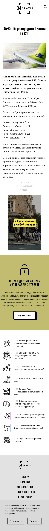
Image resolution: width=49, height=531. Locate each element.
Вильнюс (7, 122)
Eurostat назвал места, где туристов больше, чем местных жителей (29, 367)
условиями (10, 511)
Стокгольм (16, 134)
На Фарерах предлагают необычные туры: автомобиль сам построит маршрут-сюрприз (27, 404)
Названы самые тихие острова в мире (28, 379)
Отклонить (16, 521)
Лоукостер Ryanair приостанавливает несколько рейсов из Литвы (29, 392)
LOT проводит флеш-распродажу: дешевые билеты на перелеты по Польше (29, 415)
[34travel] (25, 8)
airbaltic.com (27, 186)
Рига (5, 130)
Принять (34, 521)
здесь (18, 162)
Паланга (14, 137)
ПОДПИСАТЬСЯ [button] (25, 315)
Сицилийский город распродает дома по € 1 (28, 439)
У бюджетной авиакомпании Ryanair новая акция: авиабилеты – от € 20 (28, 428)
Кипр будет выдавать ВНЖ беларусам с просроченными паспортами (26, 355)
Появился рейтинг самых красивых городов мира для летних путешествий (27, 343)
